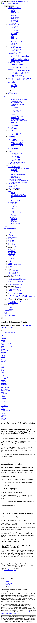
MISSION (14, 43)
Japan (2, 370)
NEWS (6, 225)
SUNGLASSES (15, 223)
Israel (2, 367)
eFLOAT (13, 15)
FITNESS (10, 127)
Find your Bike (12, 89)
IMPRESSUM (8, 583)
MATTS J (13, 147)
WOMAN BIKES (16, 160)
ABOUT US (11, 46)
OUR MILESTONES (17, 52)
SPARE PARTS (15, 200)
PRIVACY (7, 584)
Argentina (3, 337)
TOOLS (13, 214)
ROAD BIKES (12, 115)
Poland (2, 395)
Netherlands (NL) (5, 384)
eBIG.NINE (14, 20)
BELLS (13, 209)
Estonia (3, 355)
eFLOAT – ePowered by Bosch (19, 180)
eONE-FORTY (15, 18)
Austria (3, 340)
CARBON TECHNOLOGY (19, 55)
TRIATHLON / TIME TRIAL (19, 121)
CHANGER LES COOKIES (19, 616)
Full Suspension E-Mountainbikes (20, 168)
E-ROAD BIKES (12, 183)
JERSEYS (14, 219)
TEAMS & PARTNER (14, 63)
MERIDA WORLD (13, 83)
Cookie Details (31, 616)
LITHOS (13, 9)
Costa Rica (4, 347)
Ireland (2, 366)
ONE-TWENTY (15, 26)
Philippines (4, 393)
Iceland (3, 363)
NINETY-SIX (15, 32)
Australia (3, 338)
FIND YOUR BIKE (13, 164)
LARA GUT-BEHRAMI (18, 64)
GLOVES (14, 222)
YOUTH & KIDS (13, 139)
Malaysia (3, 378)
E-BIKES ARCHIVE (13, 186)
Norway (3, 392)
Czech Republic (5, 351)
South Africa (4, 406)
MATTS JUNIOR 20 (17, 144)
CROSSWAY (15, 138)
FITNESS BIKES (16, 159)
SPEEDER (14, 128)
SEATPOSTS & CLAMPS (18, 196)
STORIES (14, 86)
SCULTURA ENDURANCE (19, 41)
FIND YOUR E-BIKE (14, 188)
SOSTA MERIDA (16, 81)
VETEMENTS (12, 217)
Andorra (3, 335)
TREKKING (11, 136)
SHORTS (13, 220)
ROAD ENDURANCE (17, 119)
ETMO (13, 11)
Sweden (3, 409)
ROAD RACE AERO (17, 116)
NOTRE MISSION (16, 47)
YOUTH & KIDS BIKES (18, 162)
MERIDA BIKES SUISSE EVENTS (21, 80)
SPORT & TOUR (16, 110)
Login (9, 92)
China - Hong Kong (6, 346)
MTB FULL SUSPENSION (19, 99)
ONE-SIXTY (14, 27)
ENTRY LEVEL (15, 111)
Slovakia (3, 403)
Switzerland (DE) (5, 410)
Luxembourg (4, 377)
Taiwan (3, 413)
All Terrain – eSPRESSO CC (19, 182)
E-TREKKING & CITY (14, 179)
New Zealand (4, 389)
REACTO (14, 38)
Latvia (2, 373)
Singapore (3, 401)
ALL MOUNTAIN (16, 107)
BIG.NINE (14, 34)
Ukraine (3, 416)
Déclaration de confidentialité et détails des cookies (18, 612)
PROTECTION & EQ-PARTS (19, 199)
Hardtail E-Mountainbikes (18, 174)
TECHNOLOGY (12, 54)
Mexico (3, 380)
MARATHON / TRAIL (17, 104)
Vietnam (3, 419)
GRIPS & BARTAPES (17, 194)
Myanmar (3, 383)
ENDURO (14, 108)
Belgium (3, 341)
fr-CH (5, 312)
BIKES (6, 96)
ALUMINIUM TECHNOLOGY (20, 57)
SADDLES (14, 197)
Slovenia (3, 404)
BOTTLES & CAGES (17, 213)
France (2, 358)
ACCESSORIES (12, 202)
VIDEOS (13, 87)
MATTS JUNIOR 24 (17, 142)
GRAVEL (10, 130)
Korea (2, 372)
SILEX (13, 44)
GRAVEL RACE (16, 133)
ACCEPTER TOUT (6, 616)
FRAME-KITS (15, 125)
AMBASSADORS (16, 66)
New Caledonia (5, 387)
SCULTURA (14, 40)
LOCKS (13, 216)
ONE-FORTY (15, 31)
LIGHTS (13, 208)
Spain (2, 407)
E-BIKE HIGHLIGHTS (14, 8)
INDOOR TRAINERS (14, 148)
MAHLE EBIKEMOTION (18, 61)
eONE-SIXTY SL (16, 12)
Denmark (3, 352)
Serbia (2, 399)
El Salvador (4, 354)
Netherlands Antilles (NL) (8, 386)
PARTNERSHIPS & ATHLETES (20, 67)
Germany (3, 360)
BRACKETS (14, 206)
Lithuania (3, 375)
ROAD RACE (15, 118)
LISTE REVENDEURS (18, 76)
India (2, 364)
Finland (3, 357)
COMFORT (14, 176)
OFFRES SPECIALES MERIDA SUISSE (19, 78)
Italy (2, 369)
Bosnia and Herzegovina (7, 343)
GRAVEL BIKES (16, 157)
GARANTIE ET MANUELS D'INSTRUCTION (19, 74)
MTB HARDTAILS (16, 101)
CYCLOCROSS (15, 156)
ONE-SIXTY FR (15, 29)
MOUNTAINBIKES (13, 98)
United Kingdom (5, 418)
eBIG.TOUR (14, 21)
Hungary (3, 361)
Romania (3, 398)
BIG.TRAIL (14, 35)
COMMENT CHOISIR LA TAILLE (21, 72)
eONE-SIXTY (15, 17)
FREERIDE (14, 173)
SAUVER (29, 621)
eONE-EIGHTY (15, 14)
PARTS (10, 191)
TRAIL (13, 105)
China (2, 344)
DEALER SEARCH (13, 93)
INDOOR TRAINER (17, 150)
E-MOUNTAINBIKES (14, 167)
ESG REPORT (15, 50)
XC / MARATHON (16, 102)
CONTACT (7, 581)
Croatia (3, 349)
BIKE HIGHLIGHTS (14, 24)
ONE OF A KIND (16, 84)
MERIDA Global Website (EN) (9, 332)
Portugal (3, 396)
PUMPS (13, 211)
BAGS (13, 205)
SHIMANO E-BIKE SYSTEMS (20, 60)
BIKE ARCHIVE (12, 151)
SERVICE (10, 69)
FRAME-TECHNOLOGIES (19, 58)
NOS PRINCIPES (16, 49)
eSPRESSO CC (15, 23)
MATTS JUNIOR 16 (17, 145)
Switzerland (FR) (5, 412)
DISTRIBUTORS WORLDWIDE (20, 70)
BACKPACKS (15, 203)
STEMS (13, 193)
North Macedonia (5, 390)
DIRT (12, 37)
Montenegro (4, 381)
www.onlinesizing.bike (10, 570)
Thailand (3, 415)
